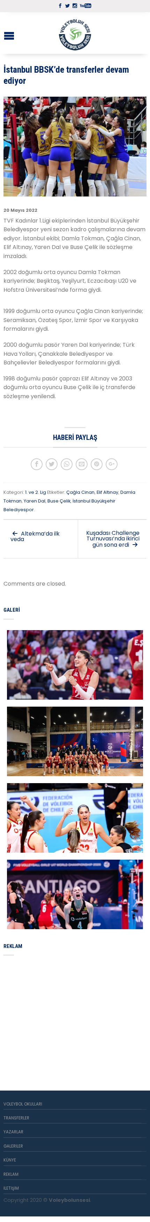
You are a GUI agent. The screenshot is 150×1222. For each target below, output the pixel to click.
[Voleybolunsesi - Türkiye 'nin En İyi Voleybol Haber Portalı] (75, 33)
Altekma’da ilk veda (35, 536)
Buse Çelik (58, 501)
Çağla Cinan (80, 492)
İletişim (11, 1188)
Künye (9, 1160)
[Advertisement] (55, 1015)
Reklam (10, 1174)
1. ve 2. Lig (35, 492)
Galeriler (13, 1146)
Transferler (16, 1118)
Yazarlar (13, 1132)
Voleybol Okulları (22, 1104)
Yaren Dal (34, 501)
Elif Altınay (107, 492)
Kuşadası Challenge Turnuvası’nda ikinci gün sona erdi (113, 539)
